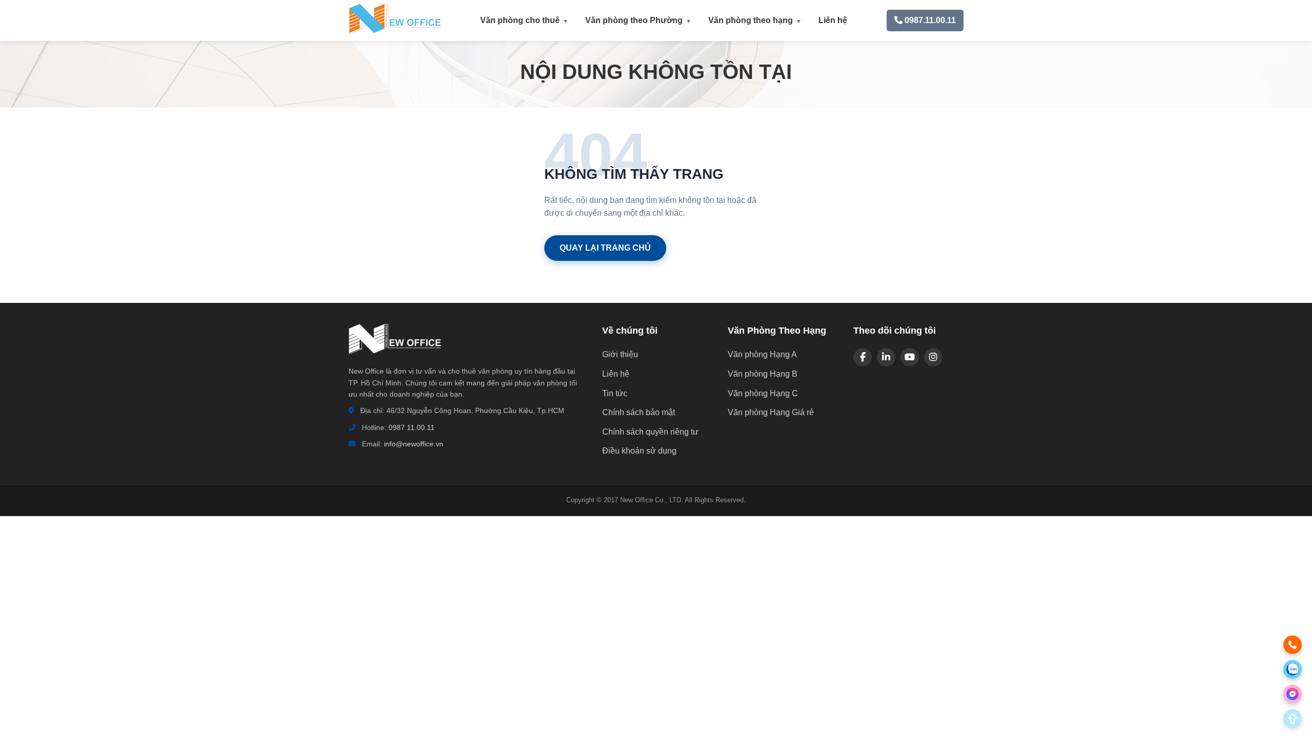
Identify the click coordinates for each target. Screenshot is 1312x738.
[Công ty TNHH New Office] (394, 359)
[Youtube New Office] (909, 357)
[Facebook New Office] (862, 357)
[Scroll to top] (1292, 718)
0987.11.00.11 (411, 427)
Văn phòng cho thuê (524, 20)
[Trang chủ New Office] (394, 31)
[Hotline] (1292, 645)
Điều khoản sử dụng (639, 450)
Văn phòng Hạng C (763, 393)
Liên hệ (832, 20)
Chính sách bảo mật (638, 412)
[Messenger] (1292, 694)
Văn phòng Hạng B (762, 374)
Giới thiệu (620, 354)
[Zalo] (1292, 669)
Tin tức (614, 393)
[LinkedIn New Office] (886, 357)
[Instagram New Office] (933, 357)
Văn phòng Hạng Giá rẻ (771, 412)
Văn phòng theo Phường (638, 20)
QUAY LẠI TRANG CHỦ (605, 247)
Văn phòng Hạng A (762, 354)
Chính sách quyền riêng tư (650, 431)
